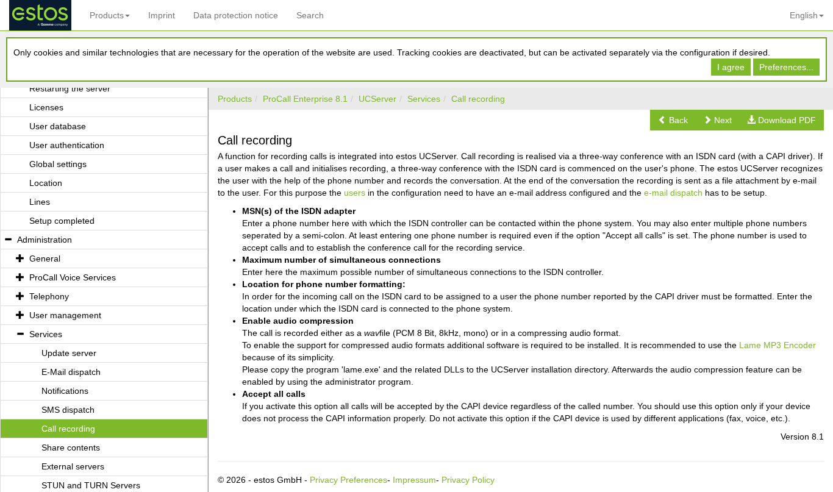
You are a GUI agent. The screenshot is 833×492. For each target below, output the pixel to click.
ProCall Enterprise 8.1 (305, 99)
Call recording (478, 99)
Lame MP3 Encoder (777, 345)
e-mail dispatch (673, 193)
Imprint (161, 15)
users (354, 193)
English (804, 15)
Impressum (414, 480)
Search (310, 15)
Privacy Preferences (348, 480)
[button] (673, 120)
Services (423, 99)
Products (107, 15)
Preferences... (786, 67)
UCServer (377, 99)
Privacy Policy (468, 480)
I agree (731, 67)
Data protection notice (235, 15)
